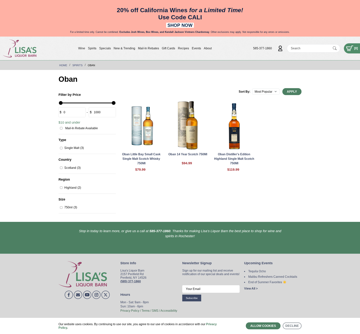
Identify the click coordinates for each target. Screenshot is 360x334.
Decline (292, 325)
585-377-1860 (262, 48)
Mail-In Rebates (148, 48)
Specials (105, 48)
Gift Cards (168, 48)
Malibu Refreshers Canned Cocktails (272, 276)
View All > (251, 288)
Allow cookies (263, 325)
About (208, 48)
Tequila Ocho (257, 271)
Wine (81, 48)
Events (196, 48)
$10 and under (69, 122)
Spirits (92, 48)
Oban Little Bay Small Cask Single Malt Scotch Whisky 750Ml (141, 159)
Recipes (183, 48)
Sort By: (244, 91)
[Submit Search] (334, 48)
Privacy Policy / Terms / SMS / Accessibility (148, 310)
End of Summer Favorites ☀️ (267, 282)
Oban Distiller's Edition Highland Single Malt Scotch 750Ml (234, 159)
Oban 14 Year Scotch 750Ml (187, 154)
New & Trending (124, 48)
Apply (292, 91)
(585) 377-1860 (130, 281)
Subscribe (192, 297)
